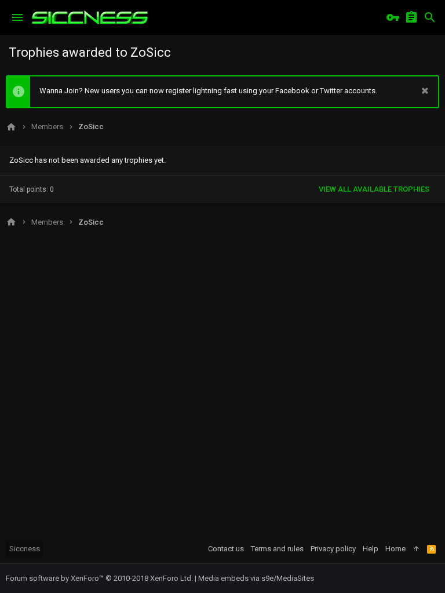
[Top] (416, 549)
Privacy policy (333, 548)
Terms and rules (277, 548)
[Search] (430, 17)
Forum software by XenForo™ (99, 578)
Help (370, 548)
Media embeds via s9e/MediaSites (256, 578)
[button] (17, 17)
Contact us (226, 548)
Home (395, 548)
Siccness (24, 548)
